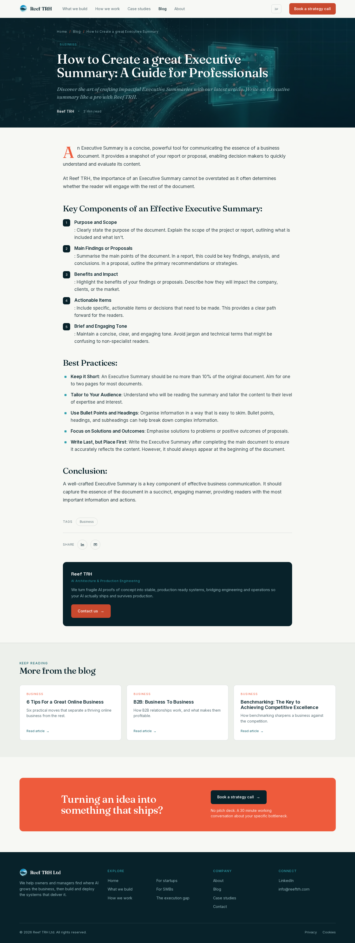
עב (276, 9)
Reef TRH (41, 9)
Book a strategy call (312, 8)
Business (87, 522)
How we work (107, 8)
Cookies (329, 932)
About (179, 8)
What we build (74, 8)
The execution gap (172, 898)
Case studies (139, 8)
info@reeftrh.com (294, 889)
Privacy (311, 932)
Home (62, 32)
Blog (163, 8)
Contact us (91, 611)
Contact (220, 906)
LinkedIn (286, 880)
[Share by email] (95, 545)
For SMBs (164, 889)
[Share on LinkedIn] (82, 545)
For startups (167, 880)
